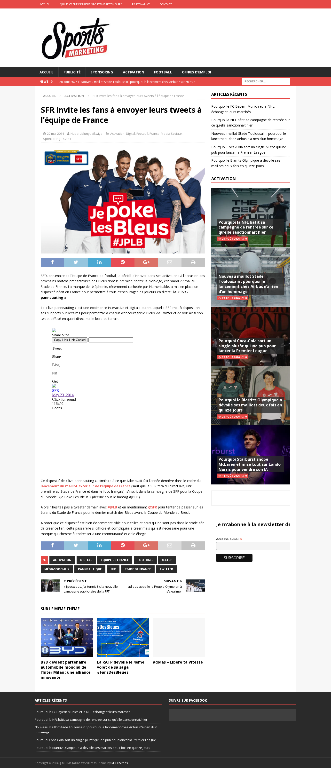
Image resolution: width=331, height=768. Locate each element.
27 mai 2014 (55, 133)
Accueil (46, 72)
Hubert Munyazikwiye (86, 133)
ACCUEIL (44, 4)
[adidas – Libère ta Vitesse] (179, 637)
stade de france (138, 569)
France (154, 133)
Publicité (72, 72)
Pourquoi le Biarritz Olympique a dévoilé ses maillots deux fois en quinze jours (250, 405)
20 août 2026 (231, 298)
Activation (133, 72)
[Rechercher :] (266, 81)
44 (69, 138)
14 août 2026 (231, 475)
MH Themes (119, 763)
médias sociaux (56, 569)
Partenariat (141, 4)
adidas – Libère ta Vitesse (178, 662)
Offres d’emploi (196, 72)
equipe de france (115, 560)
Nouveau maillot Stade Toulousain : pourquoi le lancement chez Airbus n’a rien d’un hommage (248, 284)
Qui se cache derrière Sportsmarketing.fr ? (91, 4)
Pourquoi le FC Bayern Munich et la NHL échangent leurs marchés (82, 712)
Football (163, 72)
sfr (113, 569)
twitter (166, 569)
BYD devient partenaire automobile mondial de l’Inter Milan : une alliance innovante (66, 669)
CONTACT (165, 4)
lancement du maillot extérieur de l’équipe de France (85, 486)
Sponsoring (102, 72)
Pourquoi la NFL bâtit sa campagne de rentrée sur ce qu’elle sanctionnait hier (246, 227)
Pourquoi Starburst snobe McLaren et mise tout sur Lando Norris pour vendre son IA (250, 464)
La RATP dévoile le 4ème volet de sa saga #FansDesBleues (120, 667)
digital (86, 560)
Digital (130, 133)
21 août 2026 (231, 238)
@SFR (152, 507)
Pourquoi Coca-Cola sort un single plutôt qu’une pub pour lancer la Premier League (247, 346)
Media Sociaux (171, 133)
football (145, 560)
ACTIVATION (223, 178)
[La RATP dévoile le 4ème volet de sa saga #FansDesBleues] (123, 637)
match (167, 560)
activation (62, 560)
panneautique (90, 569)
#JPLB (112, 507)
